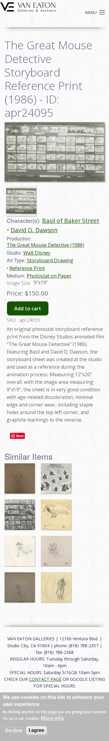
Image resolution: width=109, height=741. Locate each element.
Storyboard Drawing (50, 260)
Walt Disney (36, 253)
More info (52, 718)
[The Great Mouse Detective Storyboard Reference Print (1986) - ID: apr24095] (23, 198)
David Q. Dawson (34, 230)
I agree (36, 730)
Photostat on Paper (49, 276)
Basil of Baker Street (70, 221)
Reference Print (27, 268)
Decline (13, 730)
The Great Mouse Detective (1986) (45, 245)
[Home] (28, 6)
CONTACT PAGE (45, 679)
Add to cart (27, 308)
